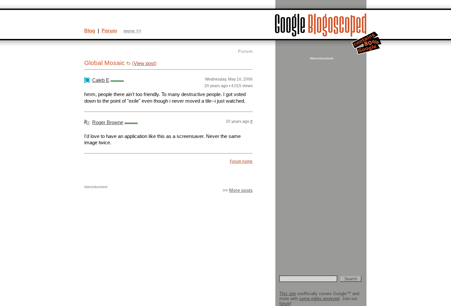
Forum (109, 30)
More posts (241, 190)
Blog (89, 30)
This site (287, 293)
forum (284, 303)
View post (144, 63)
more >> (132, 30)
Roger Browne (107, 122)
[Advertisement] (320, 160)
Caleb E (100, 80)
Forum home (241, 161)
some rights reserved (319, 298)
